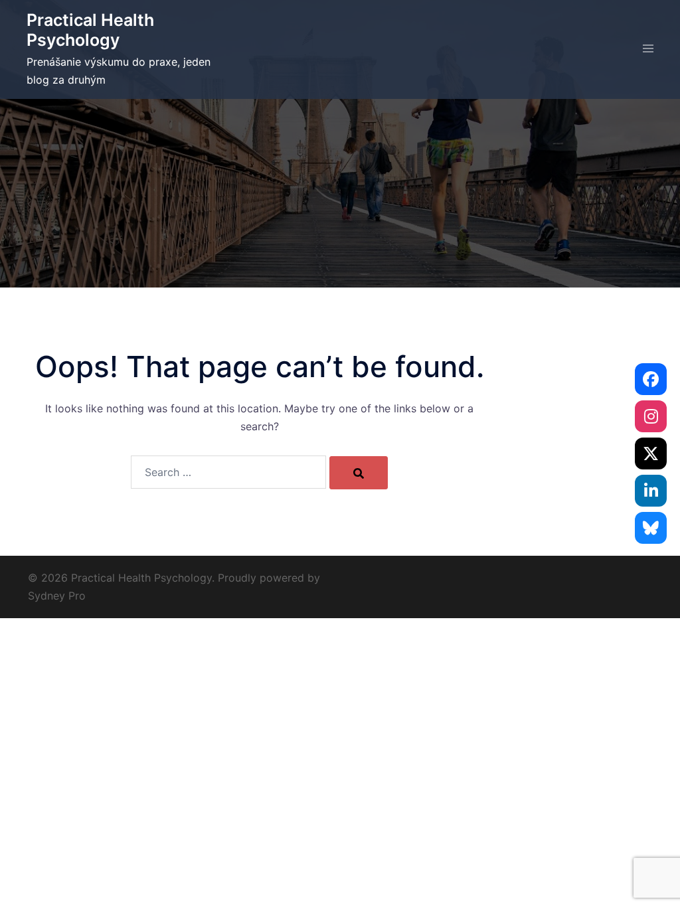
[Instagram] (651, 416)
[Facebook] (651, 379)
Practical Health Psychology (90, 30)
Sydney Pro (57, 595)
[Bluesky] (651, 528)
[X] (651, 453)
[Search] (358, 472)
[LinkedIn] (651, 491)
